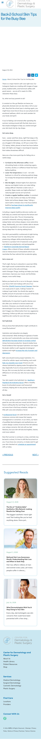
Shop (5, 667)
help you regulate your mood (12, 363)
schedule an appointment (27, 444)
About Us (6, 658)
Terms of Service (30, 731)
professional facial (10, 415)
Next (34, 454)
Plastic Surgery (9, 688)
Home (4, 79)
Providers (7, 704)
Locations (7, 701)
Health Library (8, 661)
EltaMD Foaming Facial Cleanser (20, 286)
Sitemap (28, 728)
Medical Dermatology (11, 680)
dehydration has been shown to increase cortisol (19, 340)
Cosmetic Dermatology (12, 685)
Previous (8, 454)
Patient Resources (10, 664)
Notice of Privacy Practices (16, 731)
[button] (29, 75)
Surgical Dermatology (11, 683)
